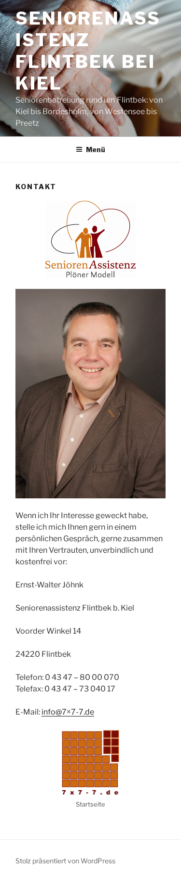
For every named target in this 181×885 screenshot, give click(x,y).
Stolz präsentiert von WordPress (65, 861)
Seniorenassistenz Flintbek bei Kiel (88, 51)
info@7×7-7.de (68, 711)
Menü (95, 149)
